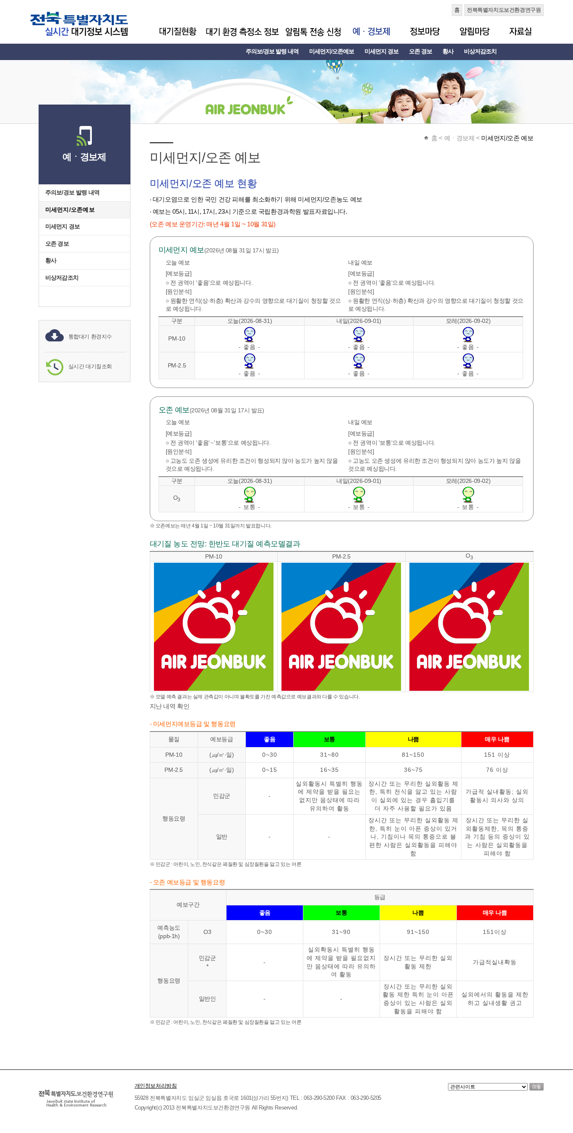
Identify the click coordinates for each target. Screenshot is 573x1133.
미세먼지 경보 (381, 51)
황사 (448, 51)
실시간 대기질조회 (90, 366)
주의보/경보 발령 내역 (272, 51)
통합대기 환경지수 (90, 336)
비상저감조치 (480, 51)
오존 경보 (420, 51)
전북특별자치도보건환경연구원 (504, 10)
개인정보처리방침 (156, 1086)
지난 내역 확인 (170, 706)
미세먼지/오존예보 (331, 51)
